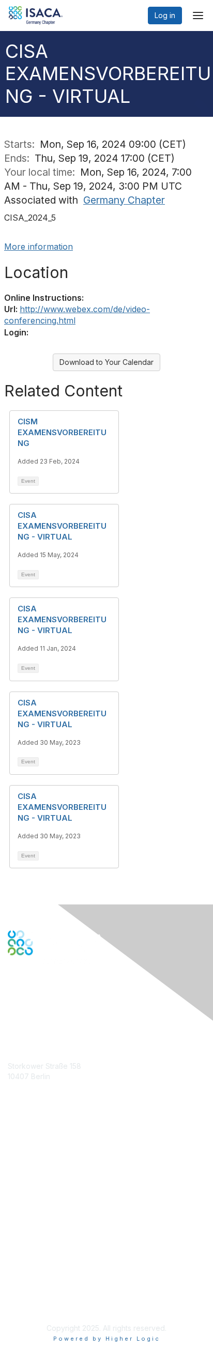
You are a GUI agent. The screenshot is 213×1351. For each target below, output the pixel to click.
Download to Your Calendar (106, 362)
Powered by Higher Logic (106, 1338)
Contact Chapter (36, 1091)
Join (15, 1151)
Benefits (22, 1161)
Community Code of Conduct (57, 1256)
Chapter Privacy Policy (46, 1302)
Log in (165, 15)
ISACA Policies (32, 1266)
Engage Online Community (53, 1006)
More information (38, 246)
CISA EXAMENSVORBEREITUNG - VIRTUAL (62, 526)
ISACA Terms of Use (42, 1276)
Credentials (27, 1171)
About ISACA (29, 1246)
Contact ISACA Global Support (60, 1187)
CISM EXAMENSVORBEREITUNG (62, 432)
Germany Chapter (124, 200)
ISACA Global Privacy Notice (56, 1287)
